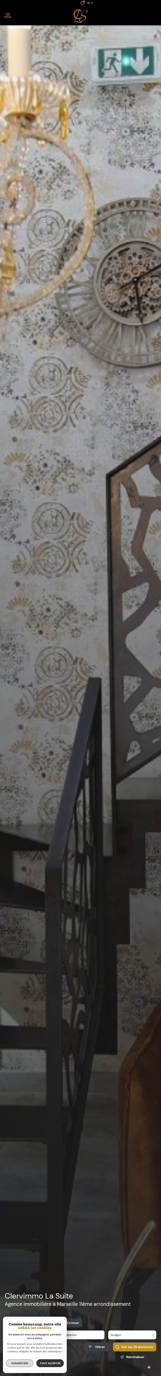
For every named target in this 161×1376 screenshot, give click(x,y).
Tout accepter (50, 1363)
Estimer (73, 1323)
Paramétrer (19, 1363)
